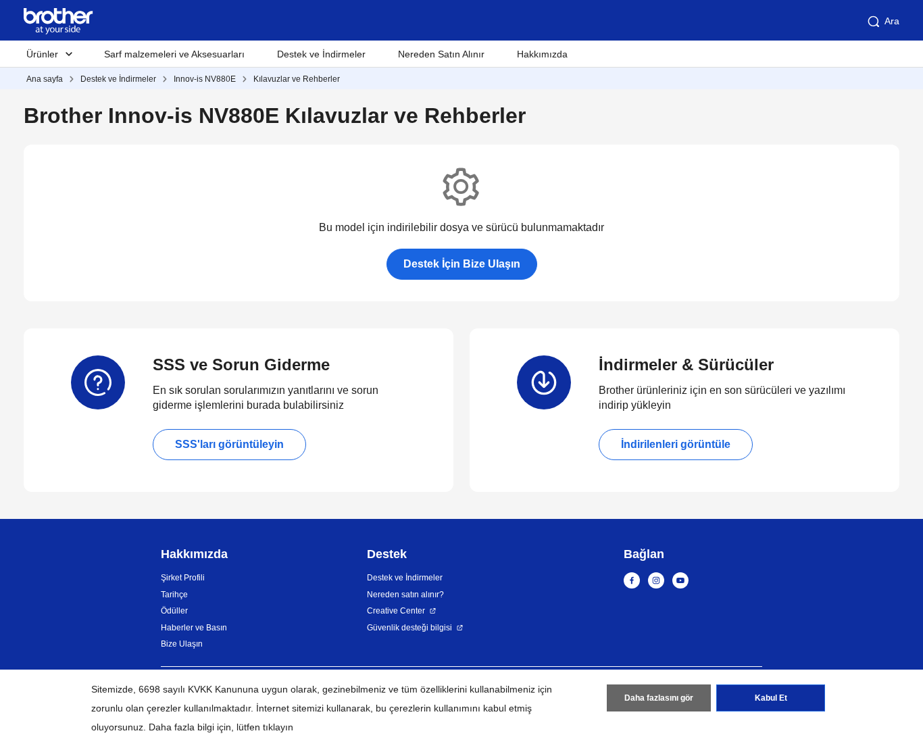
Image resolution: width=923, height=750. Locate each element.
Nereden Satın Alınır (441, 54)
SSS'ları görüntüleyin (229, 444)
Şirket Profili (183, 577)
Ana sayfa (44, 79)
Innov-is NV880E (205, 79)
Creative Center (396, 611)
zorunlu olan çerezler (136, 708)
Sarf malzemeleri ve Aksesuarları (174, 54)
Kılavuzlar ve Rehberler (296, 79)
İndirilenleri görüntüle (675, 444)
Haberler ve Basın (194, 627)
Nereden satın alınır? (405, 594)
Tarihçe (174, 594)
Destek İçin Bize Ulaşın (461, 264)
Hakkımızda (542, 54)
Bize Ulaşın (182, 644)
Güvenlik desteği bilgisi (409, 627)
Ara (891, 21)
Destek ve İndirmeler (321, 54)
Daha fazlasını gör (658, 698)
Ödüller (174, 611)
